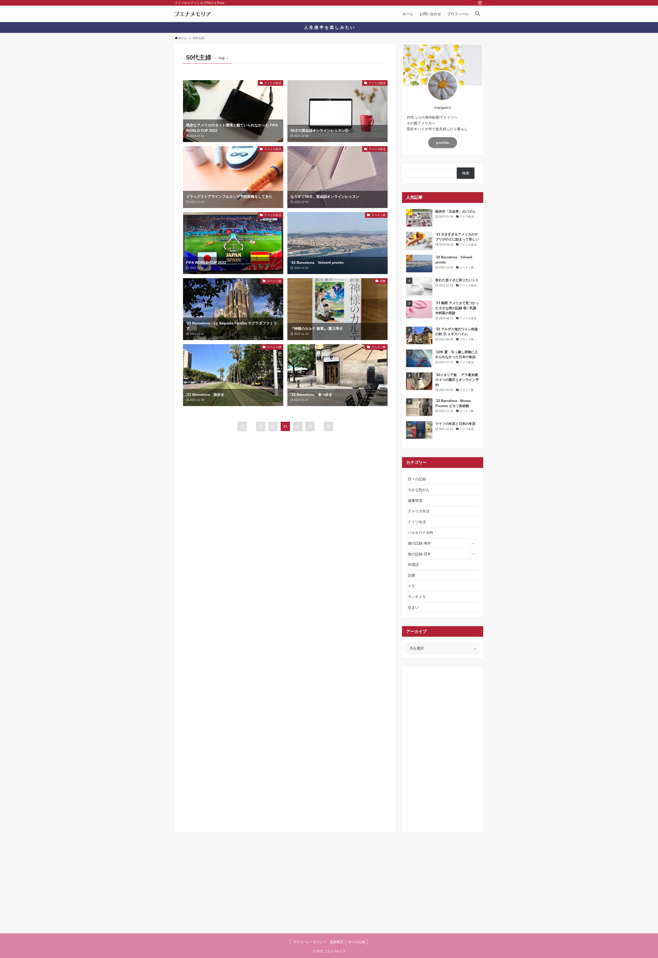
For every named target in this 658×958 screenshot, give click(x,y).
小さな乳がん (418, 490)
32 (298, 426)
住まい (413, 607)
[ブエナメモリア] (193, 14)
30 (273, 426)
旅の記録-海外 (419, 543)
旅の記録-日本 (419, 554)
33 (310, 426)
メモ (411, 586)
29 (261, 426)
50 (328, 426)
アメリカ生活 (418, 511)
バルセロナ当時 (420, 532)
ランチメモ (417, 597)
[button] (477, 14)
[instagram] (480, 3)
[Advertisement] (442, 748)
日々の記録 (417, 479)
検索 (465, 173)
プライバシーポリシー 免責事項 (318, 942)
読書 (411, 575)
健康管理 (415, 501)
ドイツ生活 (417, 522)
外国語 (413, 564)
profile (442, 142)
